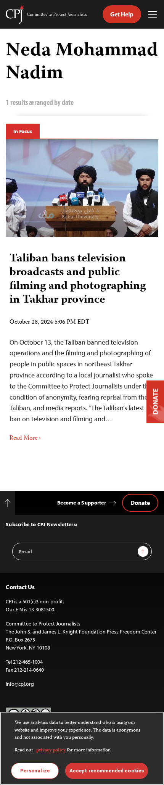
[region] (82, 748)
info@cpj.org (20, 683)
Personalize (35, 771)
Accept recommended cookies (106, 771)
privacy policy (51, 750)
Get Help (121, 14)
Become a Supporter (81, 502)
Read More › (25, 438)
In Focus (22, 131)
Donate (140, 502)
